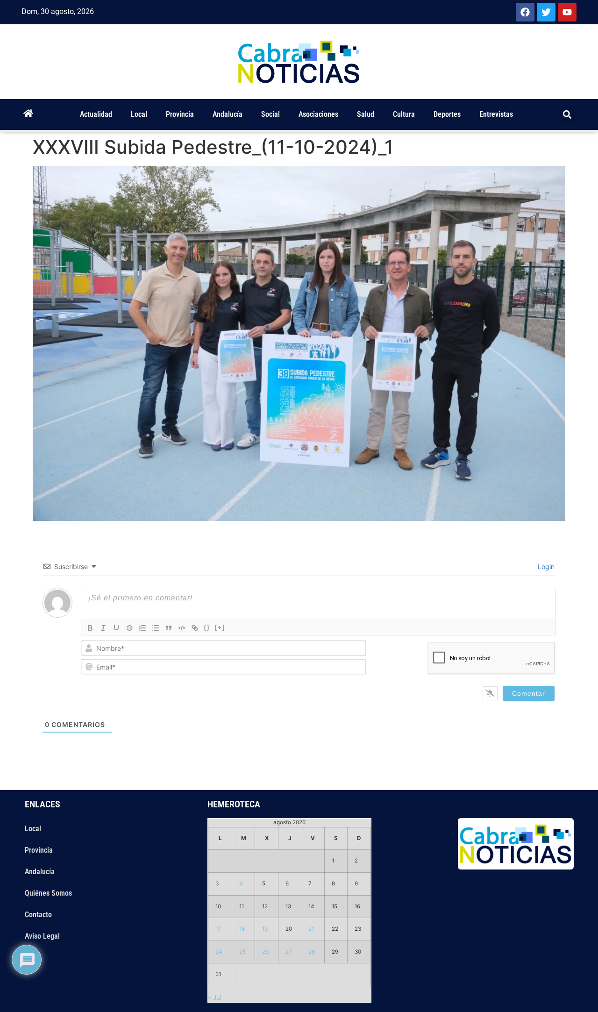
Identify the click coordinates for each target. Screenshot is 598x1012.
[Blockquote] (168, 628)
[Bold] (90, 628)
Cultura (404, 114)
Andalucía (227, 114)
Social (270, 114)
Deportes (447, 114)
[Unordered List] (155, 628)
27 (288, 951)
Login (545, 566)
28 (311, 951)
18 (242, 929)
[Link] (194, 628)
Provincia (180, 114)
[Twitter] (546, 12)
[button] (567, 114)
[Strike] (129, 628)
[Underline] (116, 628)
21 (311, 929)
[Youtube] (567, 12)
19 (265, 929)
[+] (220, 627)
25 (242, 951)
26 (265, 951)
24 (218, 951)
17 (218, 929)
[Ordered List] (142, 628)
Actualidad (96, 114)
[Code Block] (181, 628)
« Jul (214, 997)
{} (207, 627)
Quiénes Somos (48, 893)
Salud (365, 114)
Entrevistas (496, 114)
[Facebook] (525, 12)
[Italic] (103, 628)
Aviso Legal (42, 936)
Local (139, 114)
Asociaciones (318, 114)
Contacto (38, 914)
